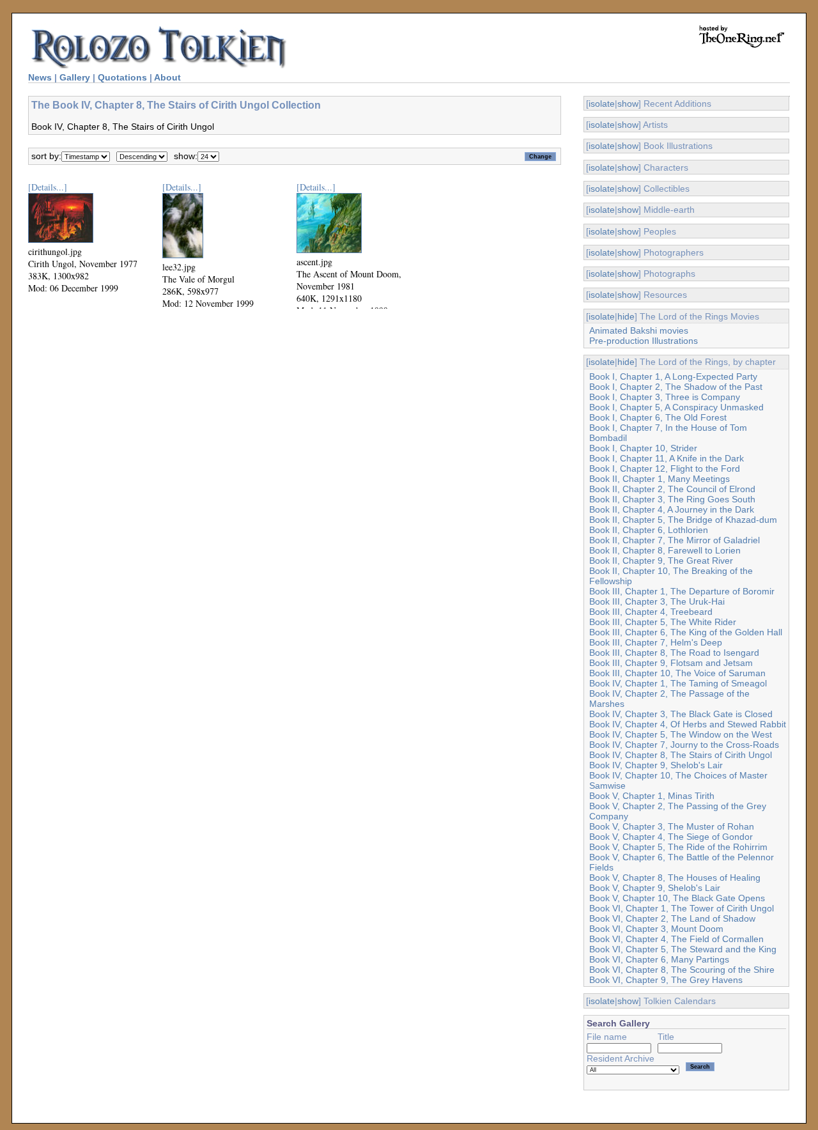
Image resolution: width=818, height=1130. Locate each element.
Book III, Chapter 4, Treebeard (651, 612)
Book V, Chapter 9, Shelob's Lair (654, 888)
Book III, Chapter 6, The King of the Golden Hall (685, 632)
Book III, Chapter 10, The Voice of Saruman (677, 673)
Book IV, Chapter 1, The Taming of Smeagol (678, 683)
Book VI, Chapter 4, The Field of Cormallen (676, 939)
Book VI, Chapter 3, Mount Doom (656, 929)
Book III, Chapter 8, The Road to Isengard (674, 652)
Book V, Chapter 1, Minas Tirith (651, 796)
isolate (602, 103)
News (40, 77)
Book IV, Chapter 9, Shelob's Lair (656, 765)
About (167, 77)
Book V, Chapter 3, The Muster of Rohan (671, 826)
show (627, 103)
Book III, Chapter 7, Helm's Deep (655, 642)
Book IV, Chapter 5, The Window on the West (680, 734)
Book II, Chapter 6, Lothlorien (648, 530)
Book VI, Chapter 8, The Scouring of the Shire (682, 969)
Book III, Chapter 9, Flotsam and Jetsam (671, 663)
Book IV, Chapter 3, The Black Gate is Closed (681, 714)
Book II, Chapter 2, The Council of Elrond (672, 489)
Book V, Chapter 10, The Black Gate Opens (677, 898)
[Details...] (47, 187)
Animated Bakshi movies (638, 330)
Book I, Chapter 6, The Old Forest (658, 417)
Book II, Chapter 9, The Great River (661, 560)
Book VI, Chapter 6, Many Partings (659, 959)
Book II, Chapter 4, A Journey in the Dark (671, 509)
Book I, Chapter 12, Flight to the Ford (664, 468)
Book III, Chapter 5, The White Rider (662, 622)
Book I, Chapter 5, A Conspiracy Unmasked (676, 407)
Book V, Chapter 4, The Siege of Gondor (671, 837)
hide (626, 316)
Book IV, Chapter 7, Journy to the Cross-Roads (684, 744)
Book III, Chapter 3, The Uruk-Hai (657, 601)
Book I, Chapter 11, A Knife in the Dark (666, 458)
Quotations (122, 77)
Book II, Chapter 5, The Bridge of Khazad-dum (683, 520)
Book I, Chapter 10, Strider (643, 448)
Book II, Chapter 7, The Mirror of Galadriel (674, 540)
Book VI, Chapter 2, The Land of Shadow (672, 918)
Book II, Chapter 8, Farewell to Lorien (665, 550)
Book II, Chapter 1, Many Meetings (659, 479)
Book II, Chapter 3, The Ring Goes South (672, 499)
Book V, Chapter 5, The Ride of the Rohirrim (678, 847)
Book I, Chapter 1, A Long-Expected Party (673, 376)
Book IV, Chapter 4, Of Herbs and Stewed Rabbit (687, 724)
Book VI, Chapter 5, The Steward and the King (682, 949)
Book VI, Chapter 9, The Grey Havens (666, 980)
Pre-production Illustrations (643, 341)
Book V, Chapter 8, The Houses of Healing (674, 877)
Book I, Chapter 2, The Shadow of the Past (675, 387)
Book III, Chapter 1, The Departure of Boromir (682, 591)
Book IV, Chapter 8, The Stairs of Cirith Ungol (680, 755)
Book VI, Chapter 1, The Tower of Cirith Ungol (681, 908)
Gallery (74, 77)
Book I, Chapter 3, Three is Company (664, 397)
